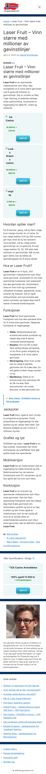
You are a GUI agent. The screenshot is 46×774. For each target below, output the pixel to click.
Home (6, 21)
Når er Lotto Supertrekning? (17, 698)
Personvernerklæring (13, 753)
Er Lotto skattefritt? (16, 538)
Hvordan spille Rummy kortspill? (19, 694)
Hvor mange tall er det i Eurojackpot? (22, 690)
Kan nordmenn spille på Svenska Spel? (22, 722)
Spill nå (23, 138)
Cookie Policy (10, 749)
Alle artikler (12, 534)
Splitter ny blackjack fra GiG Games (21, 685)
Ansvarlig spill (10, 757)
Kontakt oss (9, 762)
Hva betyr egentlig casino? (16, 703)
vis (13, 63)
